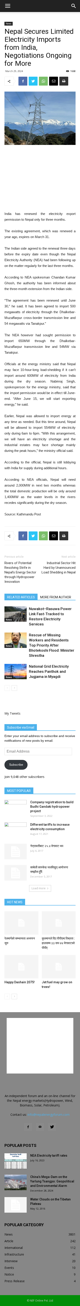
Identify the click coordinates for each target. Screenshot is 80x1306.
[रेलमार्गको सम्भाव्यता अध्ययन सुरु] (21, 923)
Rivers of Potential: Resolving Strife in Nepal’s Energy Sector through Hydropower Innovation (20, 572)
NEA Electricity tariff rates (48, 1155)
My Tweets (12, 713)
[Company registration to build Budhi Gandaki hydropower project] (15, 807)
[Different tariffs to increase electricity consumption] (15, 830)
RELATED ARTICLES (21, 597)
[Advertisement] (40, 178)
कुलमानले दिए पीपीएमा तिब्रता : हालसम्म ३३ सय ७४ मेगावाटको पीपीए (58, 943)
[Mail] (40, 1127)
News (8, 23)
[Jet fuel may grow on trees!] (59, 966)
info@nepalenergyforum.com (49, 1114)
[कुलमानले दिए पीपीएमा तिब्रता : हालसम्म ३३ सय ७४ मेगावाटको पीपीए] (59, 923)
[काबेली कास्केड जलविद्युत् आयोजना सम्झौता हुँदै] (15, 873)
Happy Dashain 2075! (19, 982)
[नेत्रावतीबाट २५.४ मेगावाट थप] (15, 851)
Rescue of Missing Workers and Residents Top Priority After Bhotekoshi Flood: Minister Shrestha (51, 645)
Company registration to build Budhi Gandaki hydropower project (52, 806)
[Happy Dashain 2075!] (21, 966)
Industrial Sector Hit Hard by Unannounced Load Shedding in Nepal (59, 567)
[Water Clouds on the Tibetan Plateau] (15, 1205)
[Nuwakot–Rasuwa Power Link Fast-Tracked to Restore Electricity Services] (15, 614)
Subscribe (16, 764)
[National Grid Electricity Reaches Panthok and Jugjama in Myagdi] (15, 671)
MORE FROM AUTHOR (55, 597)
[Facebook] (28, 1127)
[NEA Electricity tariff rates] (15, 1161)
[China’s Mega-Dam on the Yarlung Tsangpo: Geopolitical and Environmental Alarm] (15, 1182)
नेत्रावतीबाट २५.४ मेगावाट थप (46, 846)
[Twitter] (52, 1127)
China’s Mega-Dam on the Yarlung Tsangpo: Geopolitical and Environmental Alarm (52, 1181)
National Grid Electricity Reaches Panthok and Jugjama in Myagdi (49, 671)
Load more (39, 888)
